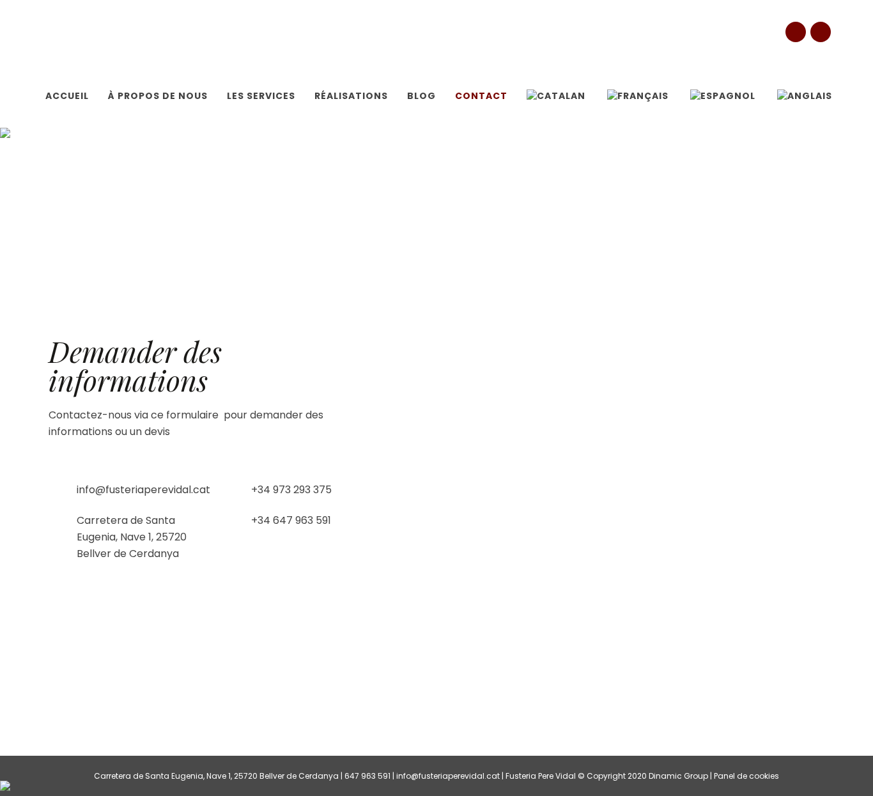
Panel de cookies (746, 775)
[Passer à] (557, 96)
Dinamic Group (678, 775)
